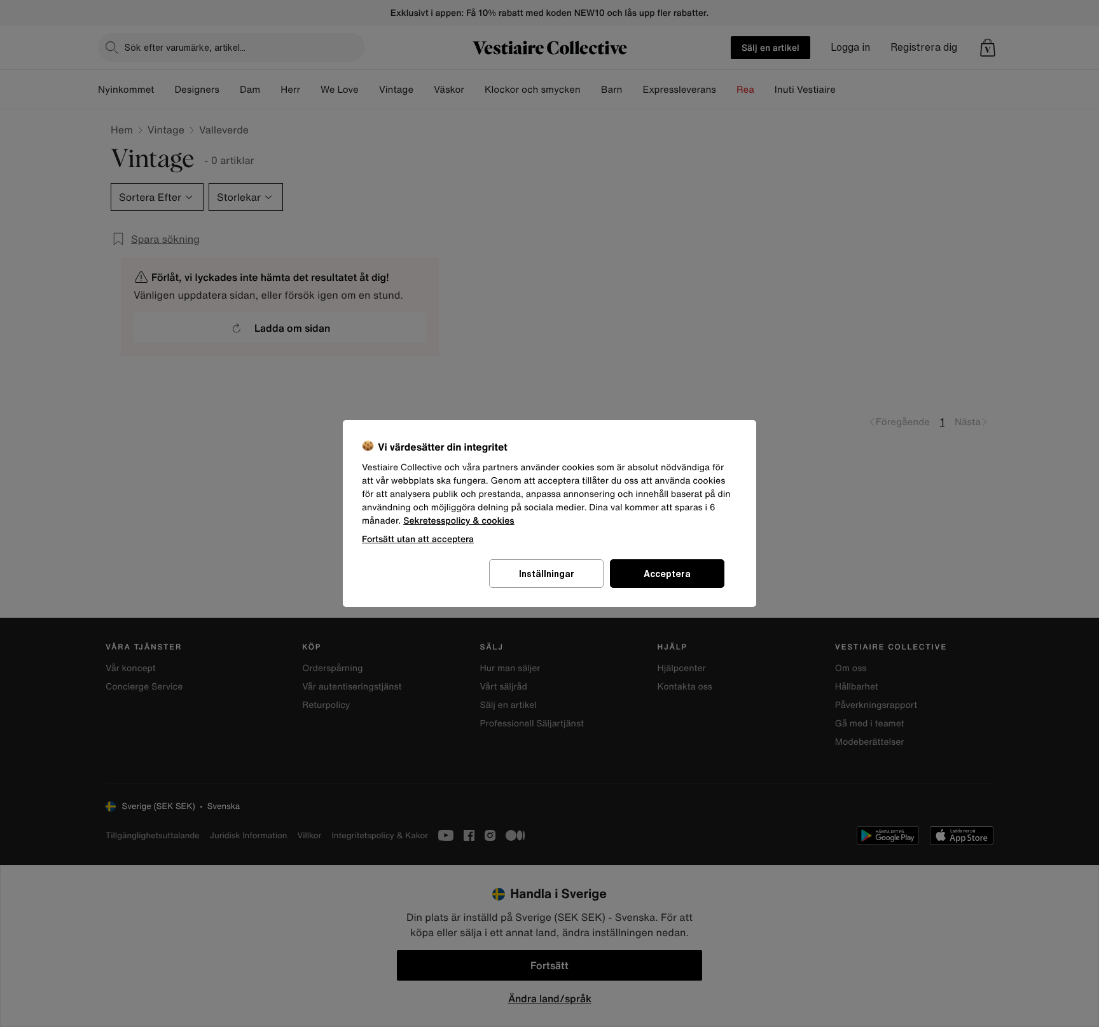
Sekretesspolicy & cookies (459, 520)
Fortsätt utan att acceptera (418, 538)
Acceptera (667, 573)
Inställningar (546, 573)
